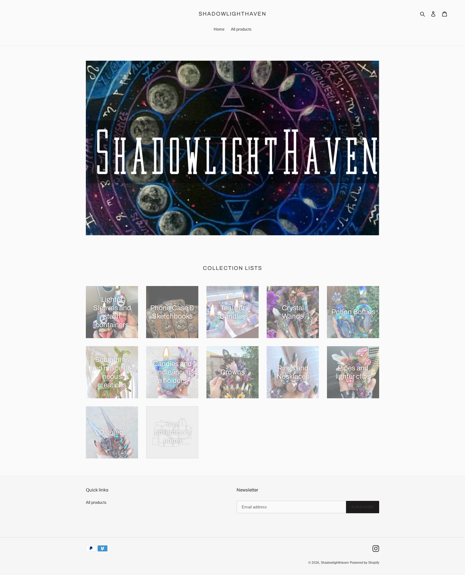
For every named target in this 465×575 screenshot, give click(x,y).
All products (96, 502)
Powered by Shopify (364, 563)
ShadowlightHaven (232, 14)
